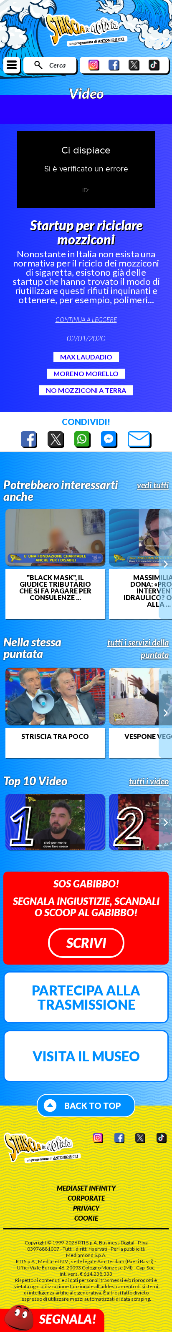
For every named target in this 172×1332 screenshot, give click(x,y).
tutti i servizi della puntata (138, 648)
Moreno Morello (86, 373)
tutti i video (149, 781)
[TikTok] (154, 64)
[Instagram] (94, 64)
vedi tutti (153, 485)
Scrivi (86, 943)
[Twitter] (134, 64)
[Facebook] (114, 64)
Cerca (57, 65)
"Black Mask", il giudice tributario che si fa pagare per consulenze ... (55, 587)
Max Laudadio (86, 357)
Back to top (92, 1106)
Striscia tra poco (55, 736)
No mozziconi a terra (86, 390)
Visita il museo (86, 1056)
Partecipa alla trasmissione (86, 997)
